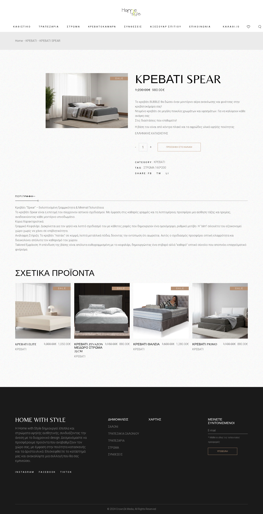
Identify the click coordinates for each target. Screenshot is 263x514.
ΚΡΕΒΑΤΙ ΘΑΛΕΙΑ (146, 344)
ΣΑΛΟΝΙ (113, 426)
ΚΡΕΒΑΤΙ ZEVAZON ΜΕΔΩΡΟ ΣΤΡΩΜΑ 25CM (88, 347)
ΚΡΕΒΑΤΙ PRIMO (204, 344)
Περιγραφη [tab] (24, 196)
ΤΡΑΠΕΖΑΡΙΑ (116, 440)
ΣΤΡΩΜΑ (113, 447)
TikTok (66, 472)
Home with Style (40, 419)
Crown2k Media (125, 509)
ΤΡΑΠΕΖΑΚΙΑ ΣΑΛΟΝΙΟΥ (123, 433)
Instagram (24, 472)
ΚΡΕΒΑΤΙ (159, 162)
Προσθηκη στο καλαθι (179, 147)
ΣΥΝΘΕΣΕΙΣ (115, 454)
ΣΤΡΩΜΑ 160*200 (154, 167)
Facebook (47, 472)
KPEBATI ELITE (25, 344)
